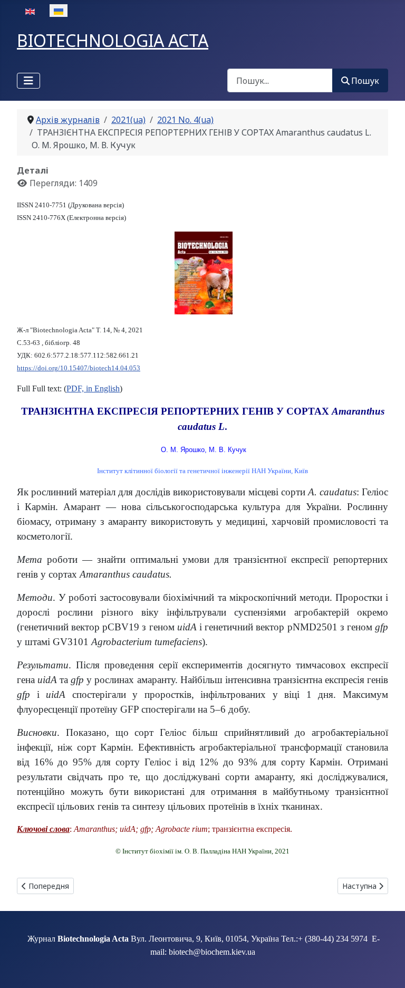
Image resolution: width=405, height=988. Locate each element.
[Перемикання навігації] (28, 81)
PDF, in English (93, 388)
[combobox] (280, 80)
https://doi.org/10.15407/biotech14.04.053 (78, 368)
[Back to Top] (387, 968)
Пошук (365, 81)
